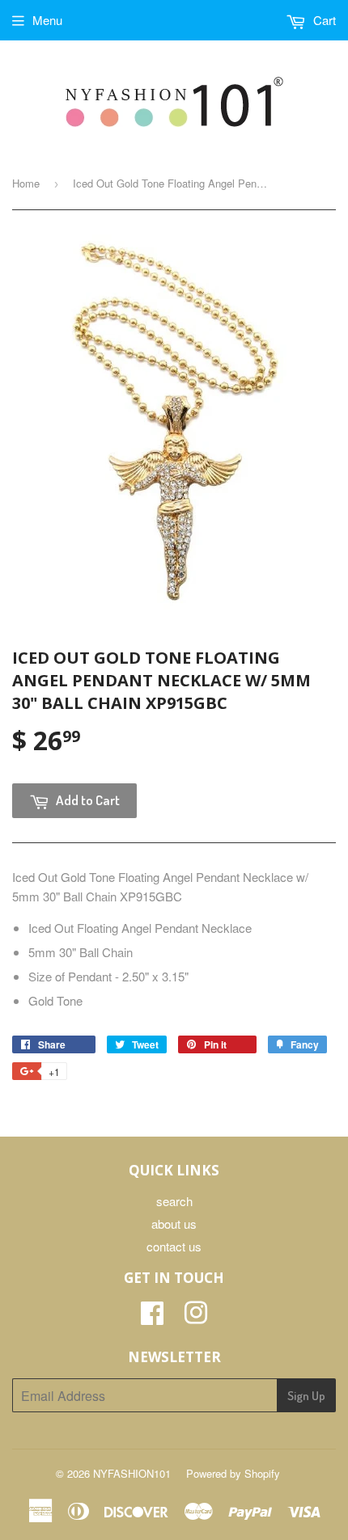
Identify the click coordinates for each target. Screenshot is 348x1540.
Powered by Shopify (233, 1473)
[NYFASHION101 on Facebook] (152, 1317)
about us (174, 1223)
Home (26, 183)
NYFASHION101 (132, 1473)
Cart (323, 19)
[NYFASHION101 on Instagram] (196, 1317)
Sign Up (306, 1395)
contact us (174, 1246)
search (174, 1200)
